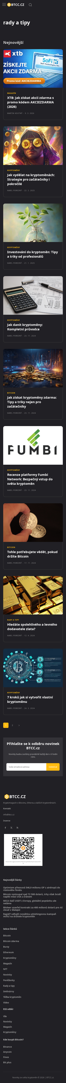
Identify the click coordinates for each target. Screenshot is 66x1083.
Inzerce (6, 820)
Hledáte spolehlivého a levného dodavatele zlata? (32, 626)
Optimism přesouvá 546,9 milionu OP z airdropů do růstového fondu (31, 888)
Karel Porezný (14, 190)
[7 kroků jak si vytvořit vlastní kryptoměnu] (33, 668)
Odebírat (53, 766)
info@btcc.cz (8, 814)
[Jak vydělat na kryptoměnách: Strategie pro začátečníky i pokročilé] (33, 145)
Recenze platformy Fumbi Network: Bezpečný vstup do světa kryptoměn (30, 479)
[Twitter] (11, 828)
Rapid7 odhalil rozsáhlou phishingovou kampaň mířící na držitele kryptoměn (29, 915)
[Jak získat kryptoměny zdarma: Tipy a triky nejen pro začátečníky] (33, 368)
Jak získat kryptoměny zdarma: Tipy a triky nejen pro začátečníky (32, 402)
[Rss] (17, 828)
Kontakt (7, 808)
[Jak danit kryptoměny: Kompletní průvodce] (33, 295)
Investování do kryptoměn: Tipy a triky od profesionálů (32, 254)
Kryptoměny (13, 170)
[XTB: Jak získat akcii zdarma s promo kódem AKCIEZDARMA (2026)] (33, 68)
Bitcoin (11, 393)
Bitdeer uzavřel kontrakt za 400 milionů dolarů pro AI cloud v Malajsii (32, 908)
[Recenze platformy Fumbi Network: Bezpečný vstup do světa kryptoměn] (33, 445)
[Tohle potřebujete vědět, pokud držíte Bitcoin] (33, 522)
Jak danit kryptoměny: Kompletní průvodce (25, 327)
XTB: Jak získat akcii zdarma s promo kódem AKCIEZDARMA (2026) (30, 102)
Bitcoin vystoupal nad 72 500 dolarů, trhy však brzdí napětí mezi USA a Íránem (32, 895)
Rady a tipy (13, 620)
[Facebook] (5, 828)
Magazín (11, 93)
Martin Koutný (14, 113)
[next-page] (19, 725)
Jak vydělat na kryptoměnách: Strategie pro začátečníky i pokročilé (31, 179)
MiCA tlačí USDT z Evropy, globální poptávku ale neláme (29, 902)
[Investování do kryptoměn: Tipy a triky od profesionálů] (33, 223)
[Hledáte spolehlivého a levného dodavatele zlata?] (33, 595)
